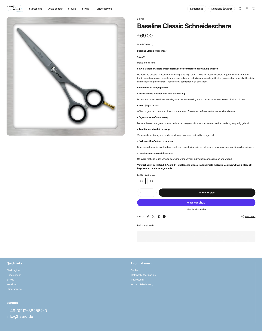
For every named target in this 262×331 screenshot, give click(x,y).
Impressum (137, 279)
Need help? (250, 216)
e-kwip (140, 18)
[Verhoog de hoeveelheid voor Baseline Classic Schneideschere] (153, 193)
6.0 (151, 181)
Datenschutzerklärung (143, 275)
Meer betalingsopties (196, 209)
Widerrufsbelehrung (142, 284)
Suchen (135, 270)
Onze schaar (14, 275)
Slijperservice (14, 289)
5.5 (141, 181)
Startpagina (13, 270)
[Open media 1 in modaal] (66, 76)
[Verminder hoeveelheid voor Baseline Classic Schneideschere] (140, 193)
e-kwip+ (11, 284)
